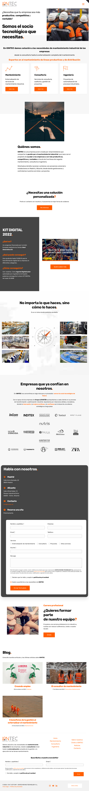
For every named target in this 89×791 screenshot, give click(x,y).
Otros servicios (66, 544)
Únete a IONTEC (77, 743)
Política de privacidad (16, 786)
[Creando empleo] (23, 673)
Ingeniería (68, 75)
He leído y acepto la (21, 773)
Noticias (29, 689)
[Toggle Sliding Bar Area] (87, 1)
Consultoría (40, 75)
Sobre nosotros (77, 740)
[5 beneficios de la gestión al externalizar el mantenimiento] (23, 706)
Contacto (77, 748)
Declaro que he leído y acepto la (30, 577)
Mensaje (13, 556)
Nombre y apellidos (17, 524)
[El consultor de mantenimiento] (66, 673)
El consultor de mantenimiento (66, 686)
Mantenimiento (13, 75)
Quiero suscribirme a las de (28, 582)
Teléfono (50, 532)
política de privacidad (39, 571)
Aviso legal (6, 786)
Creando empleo (23, 686)
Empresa (50, 524)
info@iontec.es (8, 504)
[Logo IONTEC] (10, 2)
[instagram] (50, 785)
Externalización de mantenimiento (23, 544)
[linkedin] (56, 785)
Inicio (55, 738)
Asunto (13, 547)
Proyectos (53, 544)
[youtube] (53, 785)
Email (12, 532)
